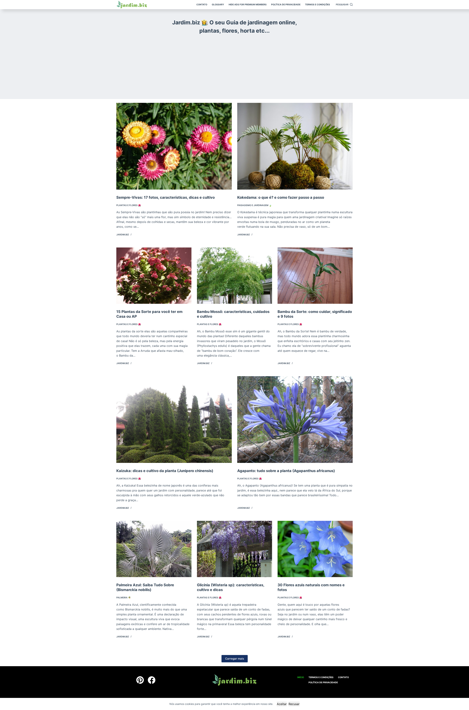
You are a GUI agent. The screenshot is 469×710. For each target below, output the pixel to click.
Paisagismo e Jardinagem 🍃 (254, 205)
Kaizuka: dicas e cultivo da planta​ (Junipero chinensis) (164, 471)
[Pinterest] (140, 680)
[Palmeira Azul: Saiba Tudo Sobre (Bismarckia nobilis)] (153, 549)
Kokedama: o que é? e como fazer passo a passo (280, 197)
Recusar (294, 704)
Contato (201, 4)
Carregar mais (234, 658)
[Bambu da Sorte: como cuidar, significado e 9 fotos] (315, 275)
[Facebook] (151, 680)
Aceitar (282, 704)
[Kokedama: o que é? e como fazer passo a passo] (295, 146)
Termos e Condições (317, 4)
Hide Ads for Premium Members (248, 4)
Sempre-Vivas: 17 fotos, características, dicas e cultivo (165, 197)
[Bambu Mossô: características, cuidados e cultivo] (234, 275)
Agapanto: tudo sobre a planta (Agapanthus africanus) (286, 471)
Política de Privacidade (285, 4)
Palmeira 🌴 (123, 597)
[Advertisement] (234, 64)
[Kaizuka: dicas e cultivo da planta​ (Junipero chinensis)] (174, 419)
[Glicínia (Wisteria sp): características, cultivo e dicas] (234, 549)
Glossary (218, 4)
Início (300, 677)
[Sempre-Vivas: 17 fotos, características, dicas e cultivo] (174, 146)
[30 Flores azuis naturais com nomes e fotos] (315, 549)
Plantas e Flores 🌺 (128, 205)
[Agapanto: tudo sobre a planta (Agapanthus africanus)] (295, 419)
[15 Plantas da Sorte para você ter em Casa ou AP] (153, 275)
